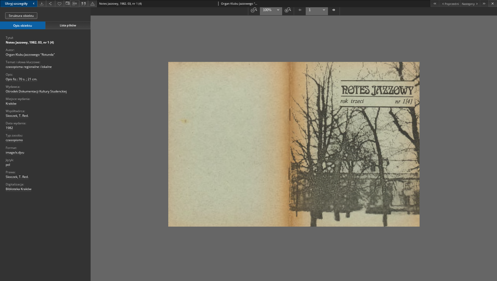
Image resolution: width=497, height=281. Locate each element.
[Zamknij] (492, 3)
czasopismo (14, 140)
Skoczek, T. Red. (17, 115)
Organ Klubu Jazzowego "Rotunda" (30, 54)
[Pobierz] (41, 3)
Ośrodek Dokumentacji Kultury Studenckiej (36, 91)
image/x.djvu (15, 152)
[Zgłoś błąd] (92, 3)
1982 (9, 128)
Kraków (11, 103)
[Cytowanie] (83, 3)
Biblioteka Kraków (18, 189)
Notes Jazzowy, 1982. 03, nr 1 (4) (30, 42)
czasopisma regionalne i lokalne (29, 66)
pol (8, 164)
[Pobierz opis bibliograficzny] (74, 3)
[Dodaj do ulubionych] (59, 3)
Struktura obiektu (21, 15)
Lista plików (68, 25)
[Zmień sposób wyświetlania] (67, 3)
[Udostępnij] (50, 3)
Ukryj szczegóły (16, 3)
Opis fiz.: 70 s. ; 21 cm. (21, 79)
